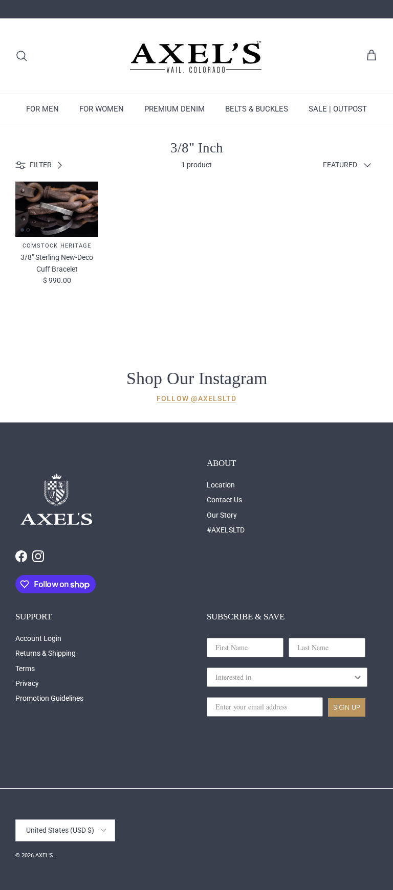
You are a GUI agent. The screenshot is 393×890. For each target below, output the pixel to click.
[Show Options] (358, 677)
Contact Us (224, 500)
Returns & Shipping (45, 653)
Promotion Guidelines (49, 698)
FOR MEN (42, 109)
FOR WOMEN (101, 109)
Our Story (222, 515)
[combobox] (284, 677)
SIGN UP (346, 707)
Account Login (38, 638)
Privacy (27, 683)
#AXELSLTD (226, 530)
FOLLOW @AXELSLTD (196, 398)
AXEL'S (44, 855)
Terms (25, 668)
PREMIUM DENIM (174, 109)
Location (221, 485)
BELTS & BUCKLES (256, 109)
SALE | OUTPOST (338, 109)
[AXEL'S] (196, 56)
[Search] (21, 56)
